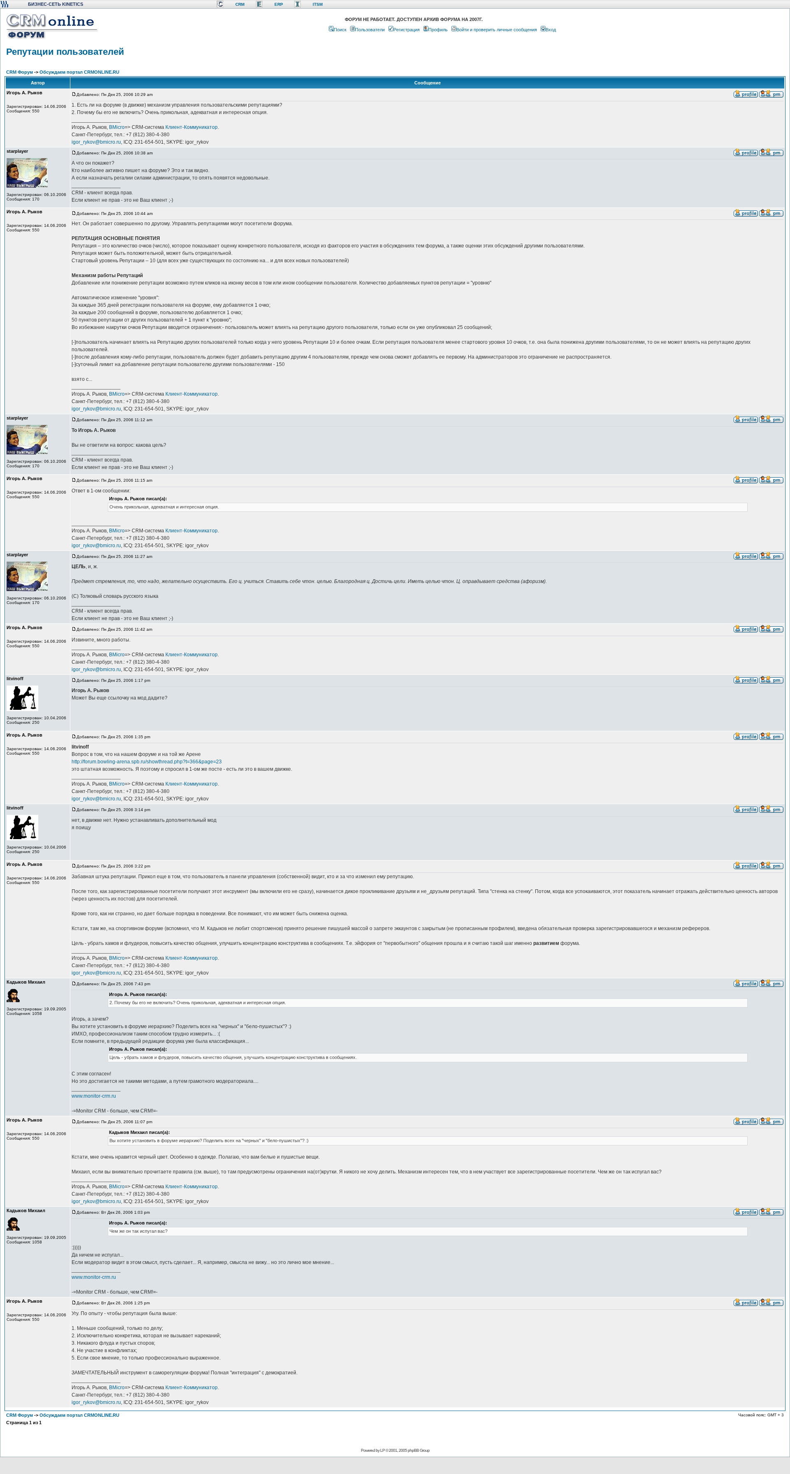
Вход (551, 29)
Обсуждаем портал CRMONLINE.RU (79, 72)
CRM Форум (19, 72)
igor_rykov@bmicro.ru (96, 142)
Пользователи (370, 29)
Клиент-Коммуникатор (191, 127)
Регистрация (406, 29)
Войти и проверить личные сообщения (496, 29)
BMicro (117, 127)
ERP (278, 4)
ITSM (318, 4)
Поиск (340, 29)
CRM (239, 4)
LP (382, 1450)
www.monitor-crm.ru (94, 1096)
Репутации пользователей (65, 52)
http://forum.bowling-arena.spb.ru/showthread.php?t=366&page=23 (147, 762)
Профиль (438, 29)
